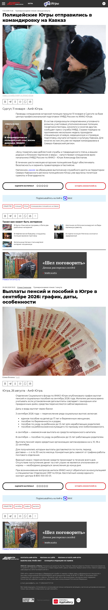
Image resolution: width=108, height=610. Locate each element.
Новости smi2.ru (11, 279)
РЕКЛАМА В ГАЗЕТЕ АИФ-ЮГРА (69, 557)
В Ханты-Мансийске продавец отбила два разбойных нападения (31, 226)
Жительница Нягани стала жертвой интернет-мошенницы (28, 243)
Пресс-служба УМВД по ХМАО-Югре (18, 95)
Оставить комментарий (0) (86, 186)
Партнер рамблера (43, 600)
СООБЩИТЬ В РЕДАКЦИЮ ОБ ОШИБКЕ (58, 561)
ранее (32, 170)
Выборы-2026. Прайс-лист (31, 561)
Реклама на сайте (47, 557)
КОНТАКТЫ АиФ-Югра (29, 557)
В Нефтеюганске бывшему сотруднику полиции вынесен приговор (30, 235)
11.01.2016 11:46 (8, 11)
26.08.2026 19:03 (9, 287)
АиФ (18, 377)
